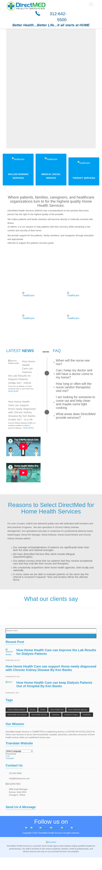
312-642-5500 (15, 773)
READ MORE (13, 391)
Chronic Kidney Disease (16, 710)
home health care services (17, 715)
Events (42, 710)
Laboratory (55, 715)
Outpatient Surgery (71, 715)
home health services (39, 715)
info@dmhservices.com (19, 778)
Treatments (87, 715)
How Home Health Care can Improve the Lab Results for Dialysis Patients (56, 652)
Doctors (32, 710)
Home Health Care (56, 710)
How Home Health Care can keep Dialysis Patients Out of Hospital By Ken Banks (54, 684)
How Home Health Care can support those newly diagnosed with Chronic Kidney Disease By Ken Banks (22, 408)
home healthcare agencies (77, 710)
